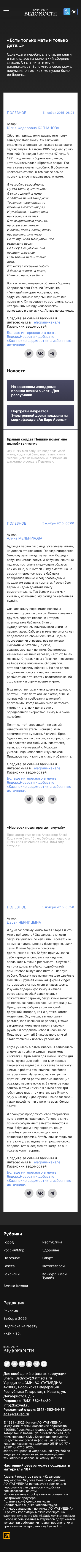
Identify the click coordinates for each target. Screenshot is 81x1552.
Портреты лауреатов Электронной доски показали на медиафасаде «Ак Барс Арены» (39, 415)
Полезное (16, 113)
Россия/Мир (13, 1250)
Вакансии (11, 1274)
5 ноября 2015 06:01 (58, 112)
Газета (9, 1266)
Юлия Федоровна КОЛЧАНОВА (33, 128)
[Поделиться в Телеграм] (52, 353)
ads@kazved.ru (16, 1414)
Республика (52, 1242)
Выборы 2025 (15, 1318)
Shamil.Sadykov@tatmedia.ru (27, 1378)
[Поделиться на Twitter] (28, 353)
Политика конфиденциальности (26, 1501)
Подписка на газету (20, 1326)
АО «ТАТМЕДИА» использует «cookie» (31, 1483)
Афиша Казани (15, 1286)
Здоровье (50, 1250)
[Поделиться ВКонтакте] (40, 353)
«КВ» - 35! (12, 1333)
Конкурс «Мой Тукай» (54, 1276)
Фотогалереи (53, 1266)
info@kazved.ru (16, 1405)
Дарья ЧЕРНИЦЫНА (24, 922)
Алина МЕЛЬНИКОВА (24, 538)
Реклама (10, 1311)
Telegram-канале (46, 322)
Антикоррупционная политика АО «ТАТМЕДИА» (38, 1508)
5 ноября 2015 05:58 (58, 907)
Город (8, 1242)
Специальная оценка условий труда (30, 1505)
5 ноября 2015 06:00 (58, 523)
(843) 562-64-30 (36, 1400)
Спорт (47, 1258)
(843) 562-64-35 (51, 1409)
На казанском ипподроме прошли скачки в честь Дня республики (35, 391)
